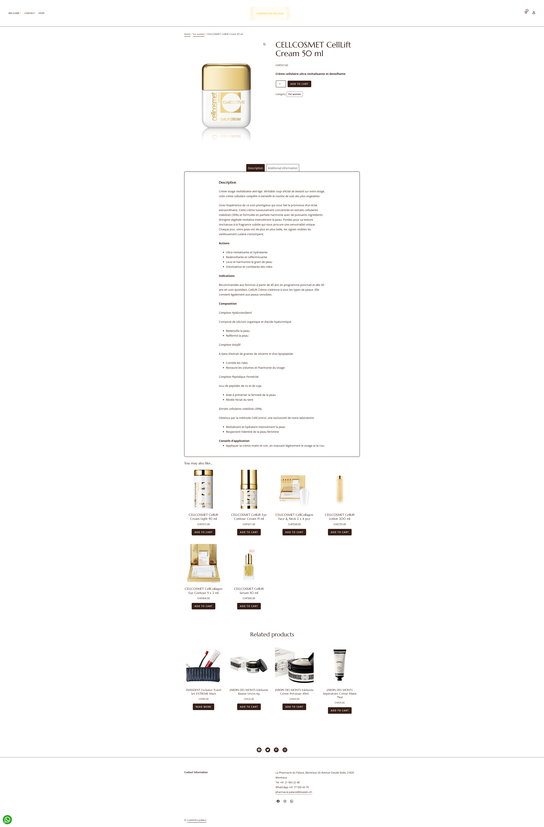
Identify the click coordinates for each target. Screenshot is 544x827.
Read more (203, 706)
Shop (42, 13)
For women (199, 34)
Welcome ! (14, 13)
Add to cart (299, 83)
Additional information (283, 168)
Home (187, 34)
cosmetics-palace (196, 820)
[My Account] (534, 13)
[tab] (255, 168)
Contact (30, 13)
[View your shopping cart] (530, 13)
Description (255, 168)
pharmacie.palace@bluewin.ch (294, 792)
